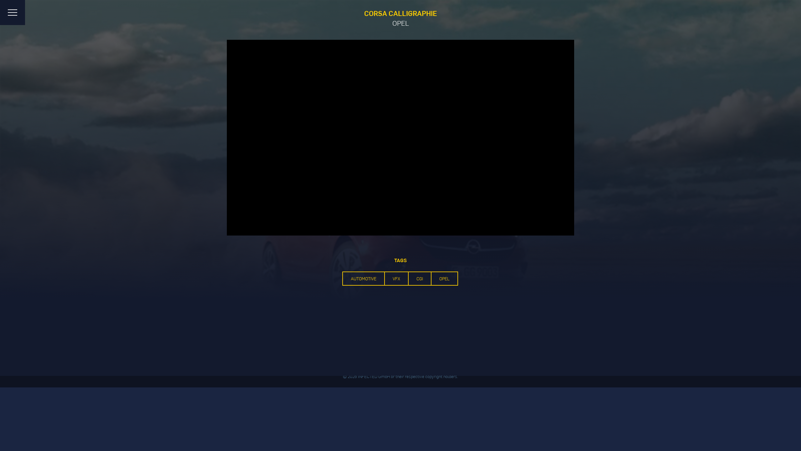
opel (444, 279)
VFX (396, 279)
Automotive (363, 279)
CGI (419, 279)
